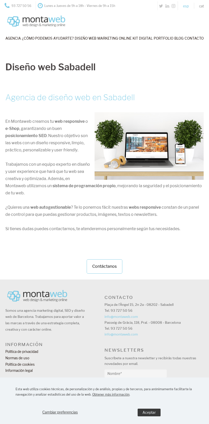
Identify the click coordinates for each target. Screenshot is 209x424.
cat (201, 6)
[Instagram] (173, 5)
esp (186, 6)
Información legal (19, 371)
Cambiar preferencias (60, 412)
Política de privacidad (21, 352)
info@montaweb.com (121, 317)
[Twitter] (161, 5)
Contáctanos (104, 266)
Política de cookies (20, 364)
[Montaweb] (33, 17)
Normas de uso (17, 358)
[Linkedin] (167, 5)
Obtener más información (110, 394)
